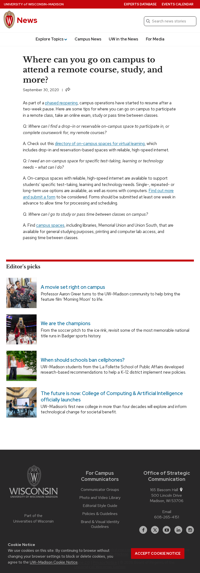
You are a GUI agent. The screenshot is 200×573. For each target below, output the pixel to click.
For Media (155, 39)
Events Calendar (177, 4)
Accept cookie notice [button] (157, 553)
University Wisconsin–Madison (34, 4)
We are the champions (65, 323)
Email (166, 511)
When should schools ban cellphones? (83, 360)
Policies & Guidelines (100, 513)
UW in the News (123, 39)
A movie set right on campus (73, 287)
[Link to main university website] (33, 482)
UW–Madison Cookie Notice (54, 562)
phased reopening (61, 103)
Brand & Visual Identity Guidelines (100, 524)
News (27, 20)
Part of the (33, 518)
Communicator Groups (100, 489)
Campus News (88, 39)
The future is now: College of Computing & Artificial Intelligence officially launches (112, 396)
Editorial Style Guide (100, 505)
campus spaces (50, 225)
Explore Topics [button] (50, 39)
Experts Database (140, 4)
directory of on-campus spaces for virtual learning (100, 143)
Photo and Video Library (99, 497)
